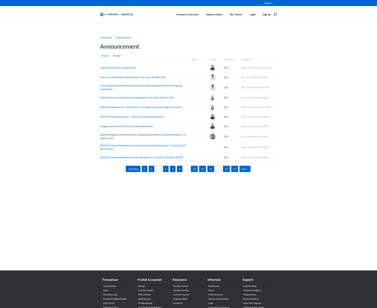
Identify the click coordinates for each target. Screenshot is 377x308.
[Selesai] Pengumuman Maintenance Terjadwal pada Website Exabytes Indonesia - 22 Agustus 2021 (143, 136)
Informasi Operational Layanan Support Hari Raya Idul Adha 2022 (133, 77)
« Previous (133, 168)
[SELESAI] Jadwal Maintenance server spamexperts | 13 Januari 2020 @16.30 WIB (141, 157)
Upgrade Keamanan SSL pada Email (118, 67)
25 (234, 168)
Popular (117, 55)
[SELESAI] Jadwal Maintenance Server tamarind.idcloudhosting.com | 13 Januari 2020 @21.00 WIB (143, 147)
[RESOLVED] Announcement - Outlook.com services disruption (131, 116)
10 (194, 168)
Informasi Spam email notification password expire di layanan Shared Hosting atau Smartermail (141, 87)
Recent (105, 55)
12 (210, 168)
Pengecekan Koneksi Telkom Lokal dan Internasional (126, 126)
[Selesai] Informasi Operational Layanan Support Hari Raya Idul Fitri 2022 (137, 97)
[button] (275, 14)
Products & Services (188, 14)
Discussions (106, 37)
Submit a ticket (214, 14)
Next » (245, 168)
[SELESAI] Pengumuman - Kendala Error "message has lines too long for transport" (141, 107)
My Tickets (236, 14)
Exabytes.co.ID (123, 37)
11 (202, 168)
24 (226, 168)
